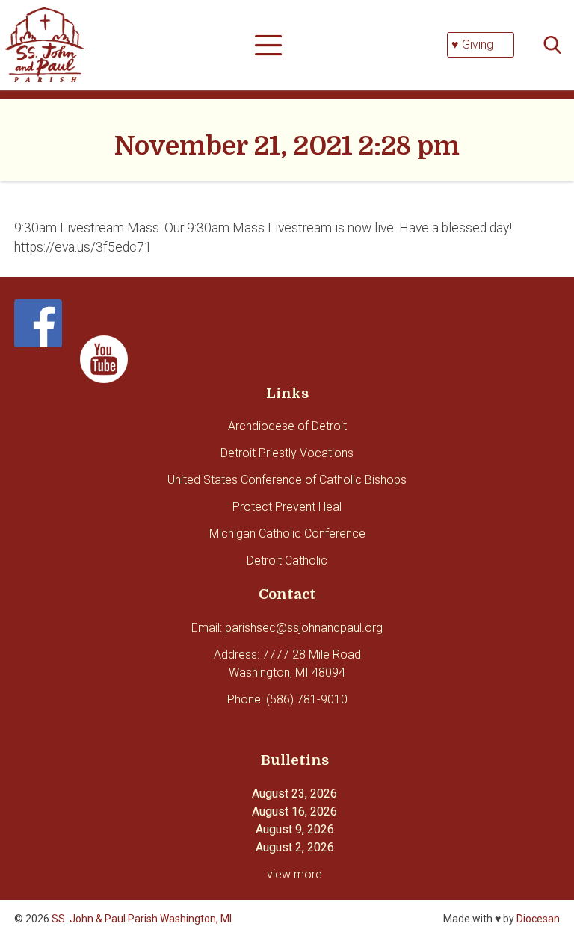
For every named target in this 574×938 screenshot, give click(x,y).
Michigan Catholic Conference (287, 534)
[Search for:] (557, 45)
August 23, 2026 (294, 793)
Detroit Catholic (287, 560)
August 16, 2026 (294, 811)
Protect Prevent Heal (287, 507)
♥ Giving (472, 44)
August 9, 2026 (295, 829)
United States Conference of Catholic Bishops (287, 480)
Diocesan (538, 919)
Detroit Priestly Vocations (287, 453)
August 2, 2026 (295, 847)
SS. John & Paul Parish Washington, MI (142, 919)
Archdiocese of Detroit (287, 426)
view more (294, 874)
